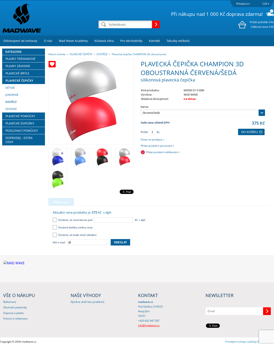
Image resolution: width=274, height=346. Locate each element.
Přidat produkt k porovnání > (157, 146)
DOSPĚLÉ (11, 102)
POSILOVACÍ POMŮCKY (22, 131)
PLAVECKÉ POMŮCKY (20, 116)
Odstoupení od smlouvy (20, 41)
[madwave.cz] (49, 17)
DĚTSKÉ (10, 88)
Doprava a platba (13, 313)
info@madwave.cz (149, 325)
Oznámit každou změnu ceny (74, 227)
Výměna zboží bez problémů (87, 302)
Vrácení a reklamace (15, 318)
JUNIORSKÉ (11, 95)
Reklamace (9, 302)
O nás (48, 41)
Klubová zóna (104, 41)
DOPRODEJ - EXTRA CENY (19, 140)
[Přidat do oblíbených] (52, 64)
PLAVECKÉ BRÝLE (17, 73)
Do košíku (249, 132)
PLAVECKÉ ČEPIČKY (19, 80)
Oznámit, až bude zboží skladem (77, 235)
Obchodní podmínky (15, 307)
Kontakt (154, 41)
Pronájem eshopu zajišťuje (241, 341)
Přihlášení (242, 4)
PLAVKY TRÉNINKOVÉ (21, 59)
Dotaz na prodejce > (153, 139)
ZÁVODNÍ (10, 109)
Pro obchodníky (131, 41)
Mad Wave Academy (73, 41)
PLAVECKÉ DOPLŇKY (20, 123)
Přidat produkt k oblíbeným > (163, 152)
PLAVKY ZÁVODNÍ (18, 66)
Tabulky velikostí (178, 41)
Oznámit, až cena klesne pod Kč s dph (101, 220)
